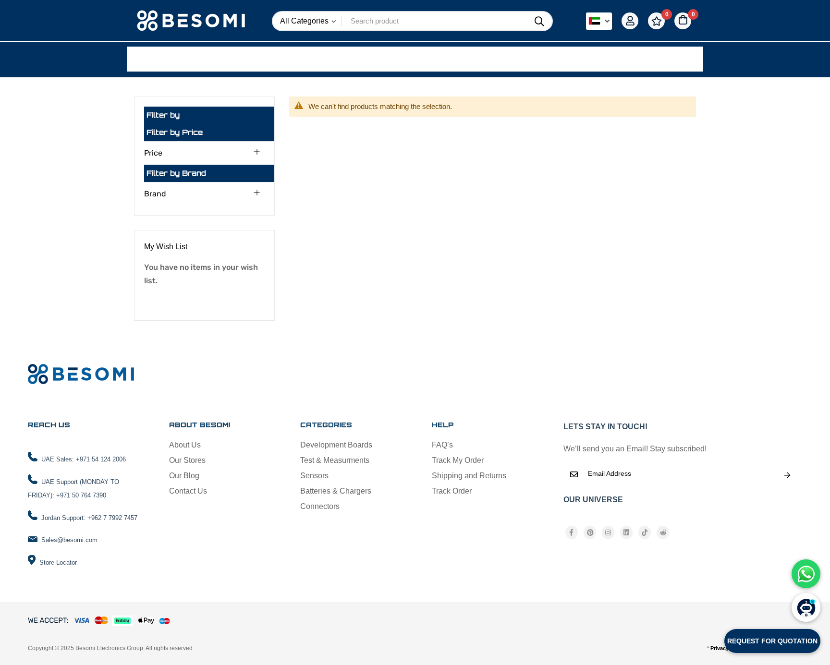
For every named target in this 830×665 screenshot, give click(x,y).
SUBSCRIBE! (787, 475)
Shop (158, 58)
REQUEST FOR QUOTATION (772, 641)
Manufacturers (253, 58)
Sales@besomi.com (69, 540)
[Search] (539, 21)
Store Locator (58, 562)
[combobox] (434, 21)
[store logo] (192, 21)
